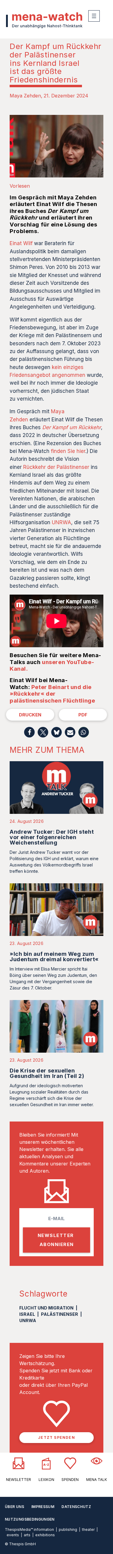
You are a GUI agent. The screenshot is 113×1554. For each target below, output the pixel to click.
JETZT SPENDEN (56, 1437)
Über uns (14, 1506)
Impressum (42, 1506)
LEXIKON (46, 1479)
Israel (27, 1314)
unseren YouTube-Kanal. (52, 665)
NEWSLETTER (18, 1479)
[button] (29, 732)
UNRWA (61, 522)
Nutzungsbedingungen (30, 1519)
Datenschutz (76, 1506)
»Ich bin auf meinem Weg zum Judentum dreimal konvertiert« (54, 956)
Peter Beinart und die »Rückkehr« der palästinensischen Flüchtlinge (52, 694)
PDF (82, 715)
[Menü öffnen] (94, 16)
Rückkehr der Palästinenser (56, 467)
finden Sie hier (68, 451)
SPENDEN (70, 1479)
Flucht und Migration (46, 1307)
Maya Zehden (25, 96)
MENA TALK (96, 1479)
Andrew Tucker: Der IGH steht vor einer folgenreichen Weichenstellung (52, 837)
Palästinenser (59, 1314)
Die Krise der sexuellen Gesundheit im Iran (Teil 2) (47, 1073)
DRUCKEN (30, 715)
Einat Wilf (21, 243)
